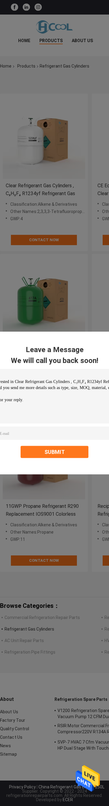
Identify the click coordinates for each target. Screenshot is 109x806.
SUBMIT (55, 452)
